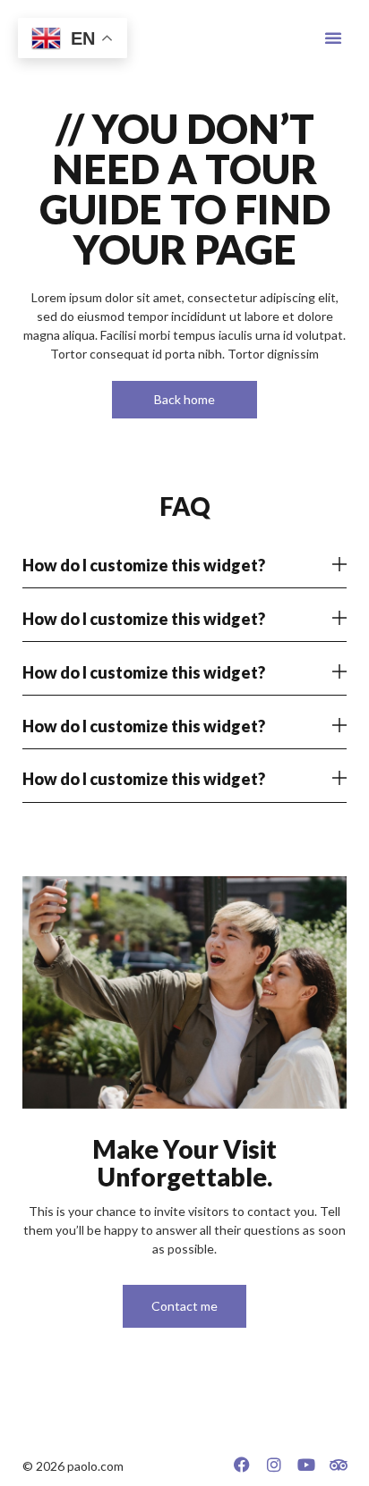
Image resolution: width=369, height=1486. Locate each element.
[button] (333, 37)
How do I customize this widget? (143, 565)
